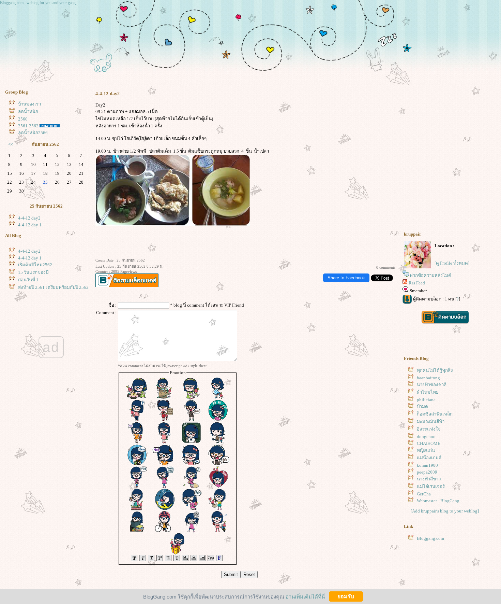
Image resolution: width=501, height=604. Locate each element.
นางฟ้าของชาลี (431, 384)
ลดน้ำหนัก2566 (33, 132)
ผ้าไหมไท (428, 392)
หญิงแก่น (426, 450)
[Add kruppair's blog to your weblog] (445, 511)
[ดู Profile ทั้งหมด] (452, 263)
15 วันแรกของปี (33, 272)
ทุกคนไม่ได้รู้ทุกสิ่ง (435, 370)
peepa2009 (427, 472)
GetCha (424, 493)
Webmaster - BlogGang (438, 500)
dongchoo (426, 436)
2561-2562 (28, 125)
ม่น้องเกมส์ (429, 457)
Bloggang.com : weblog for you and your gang (38, 2)
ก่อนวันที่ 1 (28, 279)
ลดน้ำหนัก (28, 111)
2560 (23, 119)
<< (10, 144)
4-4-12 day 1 (30, 224)
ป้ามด (422, 406)
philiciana (426, 399)
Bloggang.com (430, 538)
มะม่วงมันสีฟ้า (430, 421)
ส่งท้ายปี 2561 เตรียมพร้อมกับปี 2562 (53, 287)
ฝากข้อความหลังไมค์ (430, 275)
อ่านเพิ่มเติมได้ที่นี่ (305, 596)
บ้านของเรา (29, 104)
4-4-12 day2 (29, 218)
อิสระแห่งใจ (429, 429)
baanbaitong (428, 377)
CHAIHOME (428, 443)
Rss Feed (417, 282)
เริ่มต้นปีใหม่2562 (35, 264)
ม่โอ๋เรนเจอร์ (431, 486)
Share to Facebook (346, 277)
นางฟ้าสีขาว (429, 478)
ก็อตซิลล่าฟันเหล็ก (435, 414)
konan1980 (427, 465)
